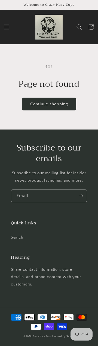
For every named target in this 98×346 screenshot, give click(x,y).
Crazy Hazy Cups (42, 336)
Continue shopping (49, 104)
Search (17, 237)
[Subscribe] (81, 195)
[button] (7, 27)
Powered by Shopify (63, 336)
